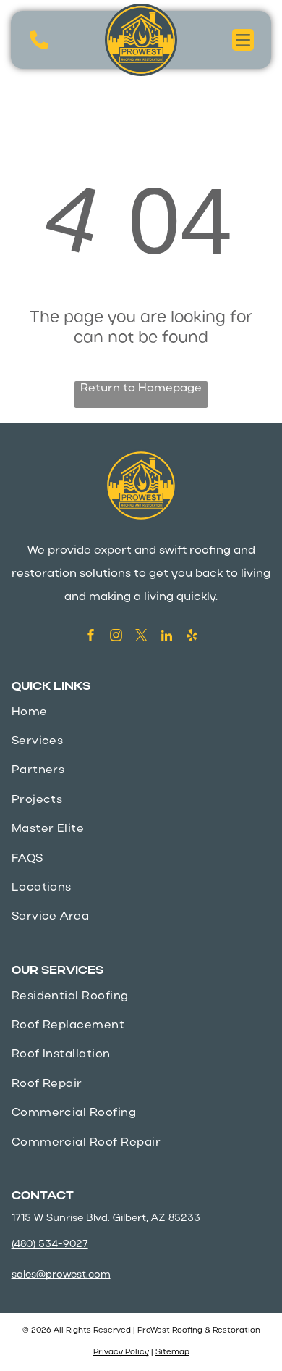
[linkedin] (167, 637)
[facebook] (91, 637)
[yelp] (192, 637)
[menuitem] (141, 712)
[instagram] (116, 637)
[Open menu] (243, 40)
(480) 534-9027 (50, 1244)
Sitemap (172, 1353)
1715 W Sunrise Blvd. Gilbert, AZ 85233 (106, 1218)
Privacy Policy (121, 1353)
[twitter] (141, 637)
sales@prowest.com (61, 1275)
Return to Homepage (141, 388)
